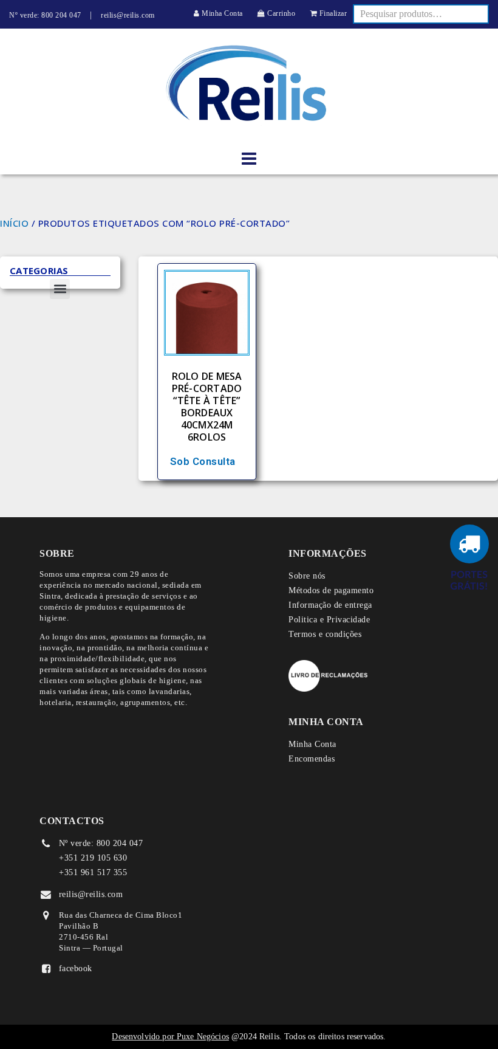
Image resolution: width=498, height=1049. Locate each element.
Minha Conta (221, 13)
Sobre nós (307, 575)
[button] (60, 289)
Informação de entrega (330, 605)
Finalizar (332, 13)
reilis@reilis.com (128, 15)
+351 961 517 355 (93, 872)
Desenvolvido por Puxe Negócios (170, 1036)
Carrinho (280, 13)
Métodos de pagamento (331, 590)
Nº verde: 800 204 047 (45, 15)
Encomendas (311, 758)
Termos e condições (324, 634)
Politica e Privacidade (329, 619)
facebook (75, 968)
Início (14, 223)
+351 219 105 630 (93, 857)
